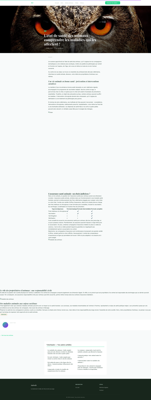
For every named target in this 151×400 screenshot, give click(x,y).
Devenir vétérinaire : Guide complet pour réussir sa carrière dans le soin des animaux (60, 357)
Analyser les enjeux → (113, 2)
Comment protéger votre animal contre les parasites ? (89, 356)
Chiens (82, 2)
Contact (101, 390)
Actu (62, 2)
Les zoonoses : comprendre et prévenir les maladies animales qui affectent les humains (90, 351)
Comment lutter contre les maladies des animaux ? (89, 361)
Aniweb (33, 385)
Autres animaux (69, 2)
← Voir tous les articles (6, 335)
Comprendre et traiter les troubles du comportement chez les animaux (58, 370)
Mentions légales (103, 387)
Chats (76, 2)
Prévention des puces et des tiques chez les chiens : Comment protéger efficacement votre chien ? (60, 364)
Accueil (57, 2)
